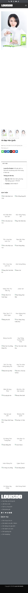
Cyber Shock (20, 463)
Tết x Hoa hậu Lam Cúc (7, 240)
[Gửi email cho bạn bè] (11, 151)
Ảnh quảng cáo (6, 531)
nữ (7, 148)
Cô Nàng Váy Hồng (7, 487)
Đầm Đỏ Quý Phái (7, 390)
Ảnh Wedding (6, 534)
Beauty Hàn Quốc (20, 414)
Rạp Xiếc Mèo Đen (20, 240)
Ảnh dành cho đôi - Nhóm (9, 523)
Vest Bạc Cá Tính (20, 439)
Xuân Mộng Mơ (7, 463)
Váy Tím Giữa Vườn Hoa (21, 365)
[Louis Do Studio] (7, 5)
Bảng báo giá (6, 509)
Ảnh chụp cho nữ (7, 520)
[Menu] (26, 5)
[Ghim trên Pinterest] (14, 151)
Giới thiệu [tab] (5, 163)
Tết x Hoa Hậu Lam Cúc (7, 265)
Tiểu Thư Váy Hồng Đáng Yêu (7, 365)
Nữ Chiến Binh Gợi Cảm (7, 215)
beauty (5, 148)
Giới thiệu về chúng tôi (8, 501)
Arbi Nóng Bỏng (21, 264)
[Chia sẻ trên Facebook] (5, 151)
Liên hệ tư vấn (6, 504)
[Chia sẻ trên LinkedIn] (16, 151)
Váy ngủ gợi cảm (7, 414)
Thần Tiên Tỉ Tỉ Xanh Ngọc (7, 314)
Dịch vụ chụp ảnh (7, 506)
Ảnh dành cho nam (7, 528)
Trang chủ (4, 138)
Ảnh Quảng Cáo (18, 145)
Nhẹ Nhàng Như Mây (21, 314)
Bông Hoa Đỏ (7, 338)
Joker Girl (21, 289)
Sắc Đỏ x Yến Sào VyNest (21, 390)
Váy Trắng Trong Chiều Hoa (20, 339)
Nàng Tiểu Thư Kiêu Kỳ (7, 289)
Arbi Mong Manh (21, 486)
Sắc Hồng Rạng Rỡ (20, 215)
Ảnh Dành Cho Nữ (14, 138)
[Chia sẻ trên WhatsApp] (2, 151)
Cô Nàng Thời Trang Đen (7, 439)
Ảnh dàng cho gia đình (8, 526)
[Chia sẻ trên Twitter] (8, 151)
